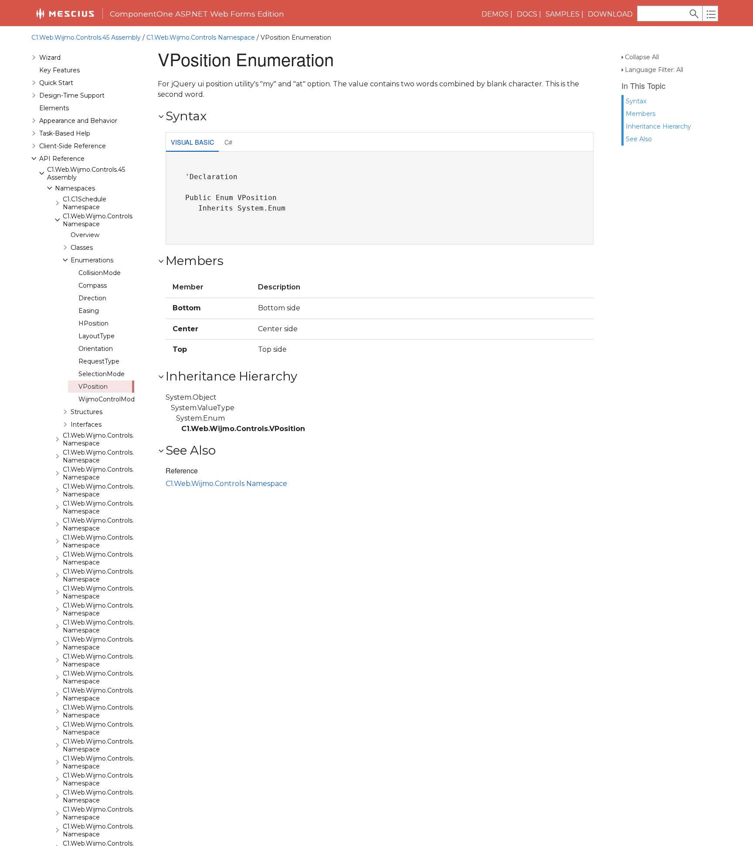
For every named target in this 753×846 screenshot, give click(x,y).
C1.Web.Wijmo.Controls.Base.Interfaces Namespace (122, 473)
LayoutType (96, 336)
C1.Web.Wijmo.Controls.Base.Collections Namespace (123, 456)
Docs (527, 14)
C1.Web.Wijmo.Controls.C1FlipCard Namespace (114, 728)
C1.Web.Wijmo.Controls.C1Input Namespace (110, 796)
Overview (85, 235)
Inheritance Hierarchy (658, 126)
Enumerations (92, 260)
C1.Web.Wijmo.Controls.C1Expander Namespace (116, 677)
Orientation (95, 349)
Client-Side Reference (72, 146)
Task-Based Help (64, 133)
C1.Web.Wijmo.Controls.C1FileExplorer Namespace (119, 694)
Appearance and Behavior (78, 121)
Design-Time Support (72, 95)
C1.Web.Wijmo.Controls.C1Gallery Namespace (112, 745)
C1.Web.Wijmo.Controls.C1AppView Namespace (115, 507)
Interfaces (86, 424)
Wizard (50, 57)
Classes (82, 247)
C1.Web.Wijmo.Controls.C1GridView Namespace (115, 779)
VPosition (93, 387)
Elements (54, 108)
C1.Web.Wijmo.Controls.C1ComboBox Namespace (119, 626)
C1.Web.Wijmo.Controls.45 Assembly (86, 37)
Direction (92, 298)
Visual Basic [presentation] (192, 141)
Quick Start (56, 83)
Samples (563, 14)
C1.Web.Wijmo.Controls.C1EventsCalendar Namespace (126, 660)
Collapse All (642, 57)
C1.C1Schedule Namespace (84, 203)
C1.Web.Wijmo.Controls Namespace (200, 37)
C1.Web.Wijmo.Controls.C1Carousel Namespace (115, 592)
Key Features (59, 70)
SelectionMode (101, 374)
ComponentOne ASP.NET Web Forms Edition (197, 13)
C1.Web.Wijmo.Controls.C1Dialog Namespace (111, 643)
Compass (92, 285)
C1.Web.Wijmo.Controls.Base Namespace (106, 439)
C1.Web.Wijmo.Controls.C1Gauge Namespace (112, 762)
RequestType (98, 361)
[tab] (192, 143)
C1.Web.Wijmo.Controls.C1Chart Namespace (110, 609)
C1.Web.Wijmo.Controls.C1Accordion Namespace (117, 490)
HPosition (93, 323)
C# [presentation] (228, 141)
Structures (86, 412)
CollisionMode (99, 273)
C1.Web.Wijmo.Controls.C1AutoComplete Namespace (124, 524)
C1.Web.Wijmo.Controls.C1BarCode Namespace (115, 541)
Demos (495, 14)
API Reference (62, 159)
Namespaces (75, 188)
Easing (88, 311)
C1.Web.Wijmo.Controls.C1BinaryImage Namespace (121, 558)
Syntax (636, 101)
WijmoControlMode (108, 399)
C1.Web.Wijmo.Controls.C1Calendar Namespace (115, 575)
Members (640, 114)
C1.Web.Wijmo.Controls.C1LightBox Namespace (116, 813)
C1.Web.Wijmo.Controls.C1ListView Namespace (114, 830)
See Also (639, 139)
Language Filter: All (654, 70)
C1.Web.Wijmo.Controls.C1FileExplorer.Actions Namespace (131, 711)
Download (610, 14)
